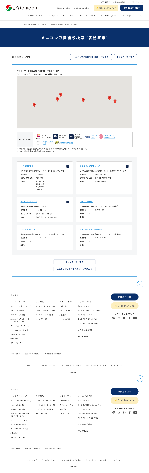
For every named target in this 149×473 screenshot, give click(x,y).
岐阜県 (67, 24)
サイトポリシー (116, 365)
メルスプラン (69, 15)
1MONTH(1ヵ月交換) (17, 315)
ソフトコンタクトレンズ (19, 330)
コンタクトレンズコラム (86, 315)
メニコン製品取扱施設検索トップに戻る (90, 57)
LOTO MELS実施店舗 (66, 143)
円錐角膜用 (14, 338)
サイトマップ (32, 365)
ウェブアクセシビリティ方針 (96, 365)
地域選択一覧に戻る (74, 262)
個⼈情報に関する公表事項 (71, 365)
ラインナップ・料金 (66, 310)
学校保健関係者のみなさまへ (88, 319)
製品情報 (14, 294)
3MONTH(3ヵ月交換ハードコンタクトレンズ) (20, 320)
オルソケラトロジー (17, 343)
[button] (57, 99)
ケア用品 (53, 15)
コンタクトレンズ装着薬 (44, 315)
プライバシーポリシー (49, 365)
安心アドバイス (83, 306)
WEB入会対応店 (94, 137)
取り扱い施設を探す (132, 8)
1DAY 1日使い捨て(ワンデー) (20, 306)
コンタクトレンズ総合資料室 (88, 323)
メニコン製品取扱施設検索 (54, 24)
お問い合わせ (15, 354)
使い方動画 (83, 336)
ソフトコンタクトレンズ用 (45, 306)
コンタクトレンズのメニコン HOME (33, 24)
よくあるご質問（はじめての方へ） (90, 310)
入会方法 (62, 315)
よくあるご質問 (108, 15)
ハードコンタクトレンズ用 (45, 310)
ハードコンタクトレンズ (19, 334)
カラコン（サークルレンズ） (20, 326)
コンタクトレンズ (35, 15)
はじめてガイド (88, 15)
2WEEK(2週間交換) (17, 310)
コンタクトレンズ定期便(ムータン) (110, 137)
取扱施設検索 (124, 297)
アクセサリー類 (41, 319)
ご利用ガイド (64, 306)
